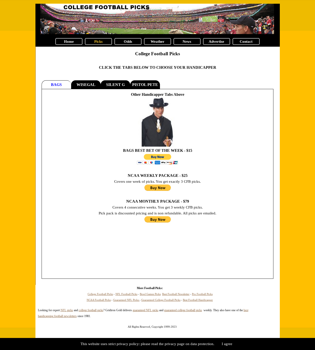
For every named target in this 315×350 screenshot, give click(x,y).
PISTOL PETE (145, 85)
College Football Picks (157, 53)
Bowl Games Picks (150, 294)
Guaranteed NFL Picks (126, 300)
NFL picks (67, 310)
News (187, 41)
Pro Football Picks (202, 294)
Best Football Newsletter (175, 294)
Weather (157, 41)
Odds (128, 41)
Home (69, 41)
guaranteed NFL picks (145, 310)
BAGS (56, 85)
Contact (246, 41)
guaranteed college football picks (183, 310)
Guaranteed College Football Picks (160, 300)
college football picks (91, 310)
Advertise (216, 41)
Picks (98, 41)
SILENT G (115, 85)
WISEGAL (86, 85)
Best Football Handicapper (198, 300)
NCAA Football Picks (99, 300)
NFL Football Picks (126, 294)
